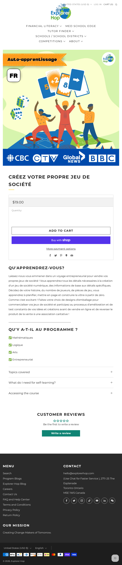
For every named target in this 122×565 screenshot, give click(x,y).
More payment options (61, 248)
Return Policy (11, 515)
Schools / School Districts (59, 36)
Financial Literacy (42, 26)
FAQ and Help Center (16, 499)
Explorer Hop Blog (14, 483)
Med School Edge (80, 26)
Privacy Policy (11, 509)
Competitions (50, 41)
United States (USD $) (76, 4)
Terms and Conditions (17, 504)
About (74, 41)
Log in (98, 4)
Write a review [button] (61, 433)
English (39, 548)
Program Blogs (12, 478)
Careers (7, 489)
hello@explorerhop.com (78, 473)
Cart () (108, 4)
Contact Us (10, 494)
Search (7, 473)
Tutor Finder (59, 31)
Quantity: (17, 210)
